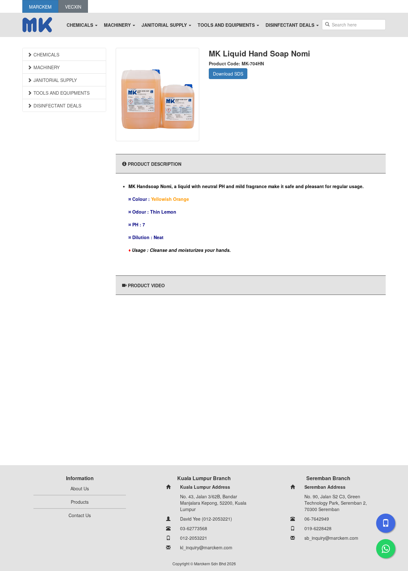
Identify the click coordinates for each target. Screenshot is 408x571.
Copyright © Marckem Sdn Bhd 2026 (204, 563)
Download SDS (228, 73)
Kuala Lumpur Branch (204, 478)
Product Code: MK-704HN (236, 63)
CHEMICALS (80, 25)
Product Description (154, 164)
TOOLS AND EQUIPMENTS (227, 25)
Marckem (40, 7)
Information (80, 478)
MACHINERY (118, 25)
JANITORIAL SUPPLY (165, 25)
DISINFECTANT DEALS (291, 25)
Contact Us (80, 515)
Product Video (146, 285)
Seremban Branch (328, 478)
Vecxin (73, 7)
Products (80, 502)
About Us (79, 488)
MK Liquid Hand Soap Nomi (259, 53)
